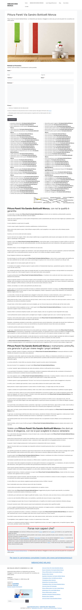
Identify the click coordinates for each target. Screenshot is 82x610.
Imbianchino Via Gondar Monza (49, 582)
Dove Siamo (65, 3)
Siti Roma (60, 608)
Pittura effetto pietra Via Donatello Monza (52, 572)
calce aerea (37, 538)
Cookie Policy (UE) (44, 606)
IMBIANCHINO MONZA (12, 5)
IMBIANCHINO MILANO (41, 562)
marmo (62, 538)
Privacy (9, 105)
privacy (50, 110)
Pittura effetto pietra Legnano (49, 592)
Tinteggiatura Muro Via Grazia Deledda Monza (53, 584)
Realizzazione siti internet (37, 608)
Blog (60, 3)
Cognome (43, 74)
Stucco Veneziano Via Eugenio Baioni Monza (53, 570)
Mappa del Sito (52, 606)
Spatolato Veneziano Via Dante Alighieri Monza (53, 576)
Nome (9, 70)
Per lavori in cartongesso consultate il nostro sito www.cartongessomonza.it (41, 558)
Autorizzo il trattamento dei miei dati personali (18, 108)
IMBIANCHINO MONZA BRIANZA (36, 3)
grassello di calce (24, 538)
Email (43, 77)
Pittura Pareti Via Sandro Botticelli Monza (17, 550)
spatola (53, 531)
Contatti (26, 6)
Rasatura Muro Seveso (47, 574)
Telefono (10, 77)
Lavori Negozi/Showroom (51, 3)
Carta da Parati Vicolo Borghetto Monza (51, 598)
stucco (40, 531)
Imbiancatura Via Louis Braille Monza (51, 590)
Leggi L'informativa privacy (33, 606)
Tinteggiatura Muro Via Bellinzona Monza (52, 578)
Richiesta (10, 82)
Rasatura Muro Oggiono (48, 596)
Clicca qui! (15, 585)
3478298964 (15, 583)
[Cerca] (27, 601)
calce (49, 542)
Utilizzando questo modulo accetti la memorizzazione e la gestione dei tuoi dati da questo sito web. (30, 113)
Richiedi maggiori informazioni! (14, 586)
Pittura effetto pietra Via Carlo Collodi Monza (53, 588)
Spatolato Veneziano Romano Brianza (51, 594)
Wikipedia (71, 547)
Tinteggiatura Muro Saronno (49, 580)
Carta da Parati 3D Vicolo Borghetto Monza (52, 568)
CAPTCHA (10, 115)
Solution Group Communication (50, 608)
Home (26, 3)
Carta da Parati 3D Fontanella (49, 586)
